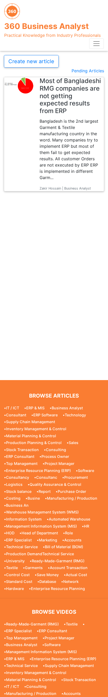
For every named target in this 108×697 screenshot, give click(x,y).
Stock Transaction (22, 449)
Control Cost (18, 574)
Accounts (73, 540)
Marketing (48, 540)
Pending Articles (88, 70)
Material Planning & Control (31, 436)
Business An (17, 505)
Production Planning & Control (34, 442)
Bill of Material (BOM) (64, 547)
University (15, 561)
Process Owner (55, 456)
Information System (24, 519)
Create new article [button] (31, 61)
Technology (75, 415)
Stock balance (18, 491)
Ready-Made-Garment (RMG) (58, 561)
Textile (12, 567)
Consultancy (17, 477)
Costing (13, 498)
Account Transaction (69, 567)
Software (86, 470)
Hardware (15, 588)
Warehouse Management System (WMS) (42, 512)
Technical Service (22, 547)
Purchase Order (72, 491)
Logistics (14, 484)
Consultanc (46, 477)
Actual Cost (76, 574)
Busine (34, 498)
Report (45, 491)
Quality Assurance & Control (55, 484)
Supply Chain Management (30, 422)
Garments (34, 567)
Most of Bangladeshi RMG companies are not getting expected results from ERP (70, 96)
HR (86, 526)
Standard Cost (19, 581)
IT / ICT (12, 408)
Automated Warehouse (69, 519)
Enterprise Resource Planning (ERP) (38, 470)
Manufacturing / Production (72, 498)
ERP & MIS (35, 408)
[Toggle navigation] (96, 43)
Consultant (16, 415)
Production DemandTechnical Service (40, 554)
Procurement (76, 477)
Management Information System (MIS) (41, 526)
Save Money (48, 574)
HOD (10, 533)
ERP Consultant (20, 456)
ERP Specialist (19, 540)
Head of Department (39, 533)
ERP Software (45, 415)
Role (69, 533)
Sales (73, 442)
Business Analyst (67, 408)
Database (47, 581)
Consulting (56, 449)
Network (71, 581)
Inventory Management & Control (36, 429)
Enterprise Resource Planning (58, 588)
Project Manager (59, 463)
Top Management (21, 463)
